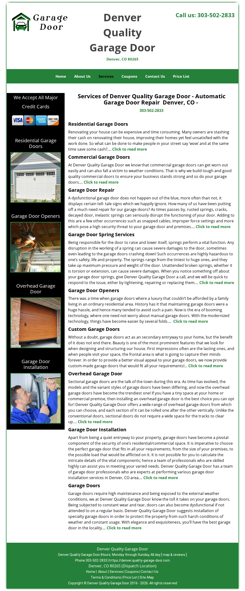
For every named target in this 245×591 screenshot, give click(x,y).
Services (106, 76)
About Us (82, 76)
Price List (181, 76)
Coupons (129, 76)
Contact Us (155, 76)
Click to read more (129, 149)
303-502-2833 (216, 15)
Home (61, 76)
